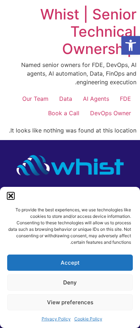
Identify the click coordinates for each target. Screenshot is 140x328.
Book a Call (63, 113)
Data (65, 98)
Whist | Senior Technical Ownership (88, 31)
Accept (70, 262)
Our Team (35, 98)
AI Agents (96, 98)
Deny (70, 282)
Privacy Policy (56, 319)
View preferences (70, 302)
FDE (125, 98)
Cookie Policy (88, 319)
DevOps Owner (110, 113)
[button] (130, 45)
